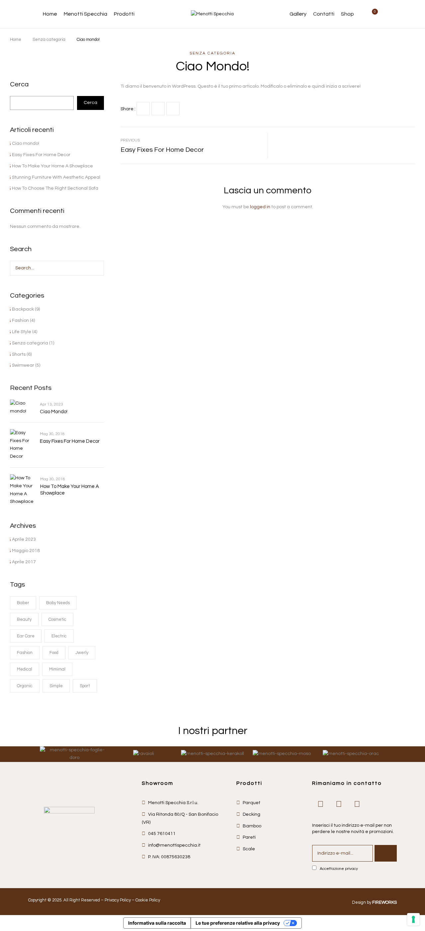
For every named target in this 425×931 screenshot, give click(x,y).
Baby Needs (58, 603)
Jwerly (81, 652)
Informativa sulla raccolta (157, 923)
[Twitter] (158, 108)
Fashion (20, 320)
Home (15, 39)
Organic (25, 686)
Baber (23, 603)
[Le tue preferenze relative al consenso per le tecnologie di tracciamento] (413, 919)
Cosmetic (57, 619)
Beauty (24, 619)
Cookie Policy (147, 900)
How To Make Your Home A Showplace (52, 166)
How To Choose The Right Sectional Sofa (55, 188)
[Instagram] (338, 804)
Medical (24, 669)
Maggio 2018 (26, 550)
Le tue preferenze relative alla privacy (238, 923)
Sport (85, 686)
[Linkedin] (357, 804)
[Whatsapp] (320, 804)
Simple (56, 686)
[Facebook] (143, 108)
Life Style (21, 331)
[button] (372, 14)
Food (53, 652)
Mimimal (57, 669)
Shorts (19, 354)
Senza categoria (49, 39)
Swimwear (23, 365)
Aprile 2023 (24, 539)
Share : (128, 109)
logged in (260, 207)
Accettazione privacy (339, 869)
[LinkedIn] (173, 108)
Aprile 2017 (24, 562)
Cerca (19, 84)
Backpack (23, 309)
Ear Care (26, 636)
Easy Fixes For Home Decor (41, 154)
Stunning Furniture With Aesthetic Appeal (56, 177)
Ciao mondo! (25, 143)
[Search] (95, 268)
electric (59, 636)
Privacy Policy (118, 900)
